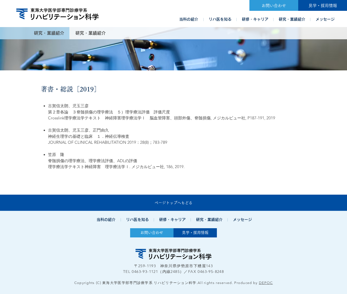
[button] (188, 19)
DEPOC (266, 283)
